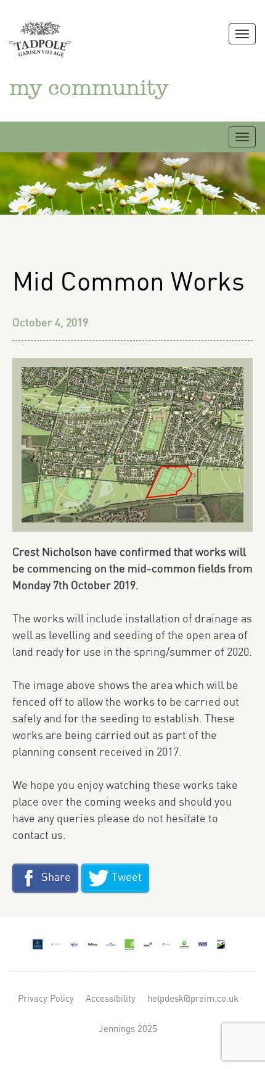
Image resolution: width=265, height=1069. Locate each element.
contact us (37, 835)
